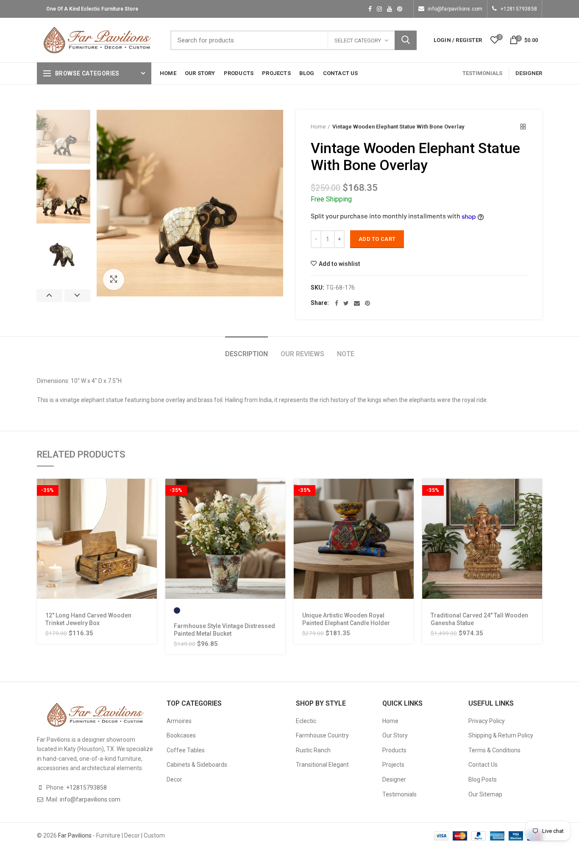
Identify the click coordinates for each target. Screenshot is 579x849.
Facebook (370, 8)
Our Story (395, 735)
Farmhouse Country (322, 735)
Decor (174, 779)
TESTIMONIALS (482, 73)
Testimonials (399, 794)
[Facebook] (336, 303)
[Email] (356, 303)
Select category (357, 40)
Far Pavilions (75, 835)
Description (246, 354)
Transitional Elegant (322, 764)
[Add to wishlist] (150, 530)
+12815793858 (519, 9)
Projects (393, 764)
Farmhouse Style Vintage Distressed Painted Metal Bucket (224, 630)
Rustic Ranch (313, 750)
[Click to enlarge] (113, 279)
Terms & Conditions (494, 750)
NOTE (345, 354)
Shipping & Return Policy (500, 735)
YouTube (389, 8)
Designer (394, 779)
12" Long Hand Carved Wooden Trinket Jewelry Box (88, 619)
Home (318, 126)
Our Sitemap (485, 794)
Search (406, 40)
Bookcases (181, 735)
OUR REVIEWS (302, 354)
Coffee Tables (186, 750)
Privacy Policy (486, 721)
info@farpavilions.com (455, 9)
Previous (49, 295)
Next (77, 295)
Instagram (379, 8)
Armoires (179, 721)
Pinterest (400, 8)
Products (394, 750)
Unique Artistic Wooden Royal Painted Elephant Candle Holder (346, 619)
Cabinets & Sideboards (197, 764)
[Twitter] (346, 303)
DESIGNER (528, 73)
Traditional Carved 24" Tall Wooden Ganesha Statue (479, 619)
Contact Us (483, 764)
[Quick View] (150, 511)
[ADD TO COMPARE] (150, 549)
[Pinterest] (367, 303)
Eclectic (306, 721)
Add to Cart (377, 239)
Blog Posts (482, 779)
